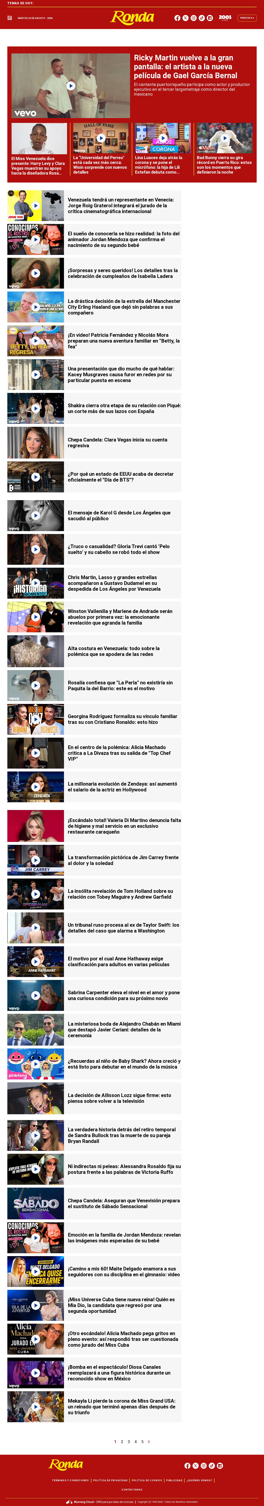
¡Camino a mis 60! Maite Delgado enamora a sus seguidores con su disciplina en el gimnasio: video (124, 1271)
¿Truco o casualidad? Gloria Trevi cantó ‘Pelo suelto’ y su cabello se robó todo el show (119, 549)
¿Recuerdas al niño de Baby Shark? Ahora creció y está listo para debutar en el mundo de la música (124, 1064)
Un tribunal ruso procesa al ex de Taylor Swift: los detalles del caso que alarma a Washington (123, 928)
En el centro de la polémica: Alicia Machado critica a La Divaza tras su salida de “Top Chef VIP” (119, 753)
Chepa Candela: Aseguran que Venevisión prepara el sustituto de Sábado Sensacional (124, 1203)
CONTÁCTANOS (132, 1489)
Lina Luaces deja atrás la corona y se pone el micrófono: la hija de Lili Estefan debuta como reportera (158, 167)
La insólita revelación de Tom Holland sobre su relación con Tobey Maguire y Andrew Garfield (120, 894)
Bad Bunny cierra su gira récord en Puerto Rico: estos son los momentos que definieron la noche (224, 165)
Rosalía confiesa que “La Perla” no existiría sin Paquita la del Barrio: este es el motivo (120, 685)
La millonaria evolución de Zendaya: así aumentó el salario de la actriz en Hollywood (122, 787)
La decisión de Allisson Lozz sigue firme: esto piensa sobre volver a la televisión (119, 1098)
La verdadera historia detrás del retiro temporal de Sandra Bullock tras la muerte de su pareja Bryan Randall (122, 1135)
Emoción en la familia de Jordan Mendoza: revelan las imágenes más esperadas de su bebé (124, 1238)
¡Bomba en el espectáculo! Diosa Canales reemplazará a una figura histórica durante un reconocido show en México (119, 1373)
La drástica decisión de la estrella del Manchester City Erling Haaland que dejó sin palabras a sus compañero (124, 307)
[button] (9, 18)
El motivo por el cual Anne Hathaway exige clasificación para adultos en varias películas (118, 961)
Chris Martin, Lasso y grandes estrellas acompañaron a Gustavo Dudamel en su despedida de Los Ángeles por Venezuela (114, 583)
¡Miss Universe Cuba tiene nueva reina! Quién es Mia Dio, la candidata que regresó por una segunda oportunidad (121, 1305)
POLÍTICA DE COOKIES (147, 1480)
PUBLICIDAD (174, 1480)
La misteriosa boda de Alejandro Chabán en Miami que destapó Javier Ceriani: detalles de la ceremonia (124, 1029)
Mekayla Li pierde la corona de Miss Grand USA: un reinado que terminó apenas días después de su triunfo (121, 1406)
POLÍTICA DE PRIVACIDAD (110, 1480)
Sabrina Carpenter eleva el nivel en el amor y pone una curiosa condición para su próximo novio (124, 995)
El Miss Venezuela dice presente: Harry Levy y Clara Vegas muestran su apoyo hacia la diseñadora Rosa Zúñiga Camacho (38, 168)
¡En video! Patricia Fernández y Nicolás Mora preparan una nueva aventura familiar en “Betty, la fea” (124, 341)
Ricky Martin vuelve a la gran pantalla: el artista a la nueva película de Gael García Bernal (185, 66)
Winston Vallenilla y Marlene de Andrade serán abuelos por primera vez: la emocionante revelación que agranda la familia (120, 617)
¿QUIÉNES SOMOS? (199, 1480)
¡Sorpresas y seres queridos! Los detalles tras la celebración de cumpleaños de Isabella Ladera (123, 273)
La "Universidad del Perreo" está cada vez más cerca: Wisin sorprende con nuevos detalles (100, 165)
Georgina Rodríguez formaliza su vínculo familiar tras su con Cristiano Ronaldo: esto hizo (122, 719)
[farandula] (132, 18)
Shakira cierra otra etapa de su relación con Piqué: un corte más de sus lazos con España (124, 408)
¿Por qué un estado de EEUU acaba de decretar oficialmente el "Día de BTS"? (121, 477)
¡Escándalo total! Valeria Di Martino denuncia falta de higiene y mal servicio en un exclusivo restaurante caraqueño (124, 826)
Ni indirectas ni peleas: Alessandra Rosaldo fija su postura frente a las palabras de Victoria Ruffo (124, 1169)
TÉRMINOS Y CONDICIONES (70, 1480)
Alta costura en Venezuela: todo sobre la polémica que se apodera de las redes (114, 651)
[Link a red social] (187, 1466)
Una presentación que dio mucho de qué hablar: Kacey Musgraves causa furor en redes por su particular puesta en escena (121, 374)
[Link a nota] (70, 85)
